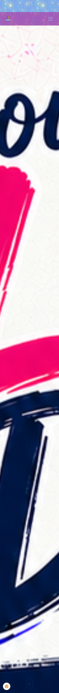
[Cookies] (6, 686)
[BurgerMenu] (51, 18)
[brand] (9, 18)
